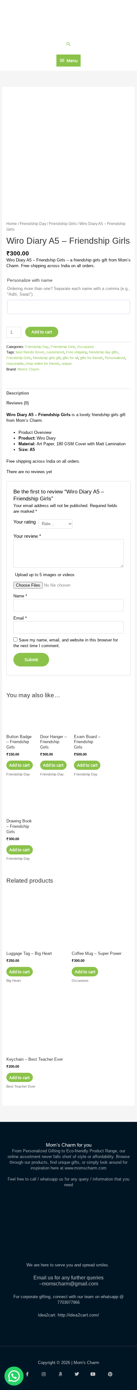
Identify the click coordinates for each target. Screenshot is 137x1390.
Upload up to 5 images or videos (45, 574)
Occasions (85, 347)
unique (66, 363)
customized (55, 352)
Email (20, 618)
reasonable (15, 363)
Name (20, 596)
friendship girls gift (47, 358)
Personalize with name (30, 280)
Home (11, 224)
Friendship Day (33, 224)
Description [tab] (17, 393)
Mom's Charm (28, 369)
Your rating (24, 521)
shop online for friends (42, 363)
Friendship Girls (62, 224)
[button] (68, 44)
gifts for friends (91, 358)
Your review (27, 536)
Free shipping (76, 352)
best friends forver (30, 352)
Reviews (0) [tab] (17, 403)
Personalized (115, 358)
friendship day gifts (103, 352)
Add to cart (42, 332)
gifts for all (70, 358)
